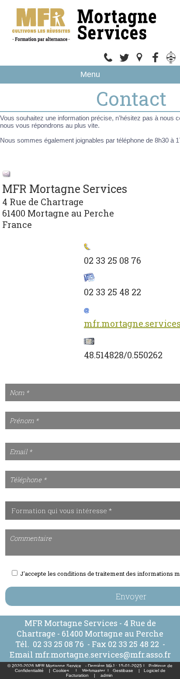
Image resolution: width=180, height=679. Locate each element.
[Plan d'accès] (140, 62)
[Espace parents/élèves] (171, 62)
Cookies (61, 670)
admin (106, 675)
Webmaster (93, 670)
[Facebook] (156, 62)
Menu (90, 74)
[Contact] (124, 62)
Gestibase (123, 670)
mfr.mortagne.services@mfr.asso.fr (103, 654)
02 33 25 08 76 (59, 644)
